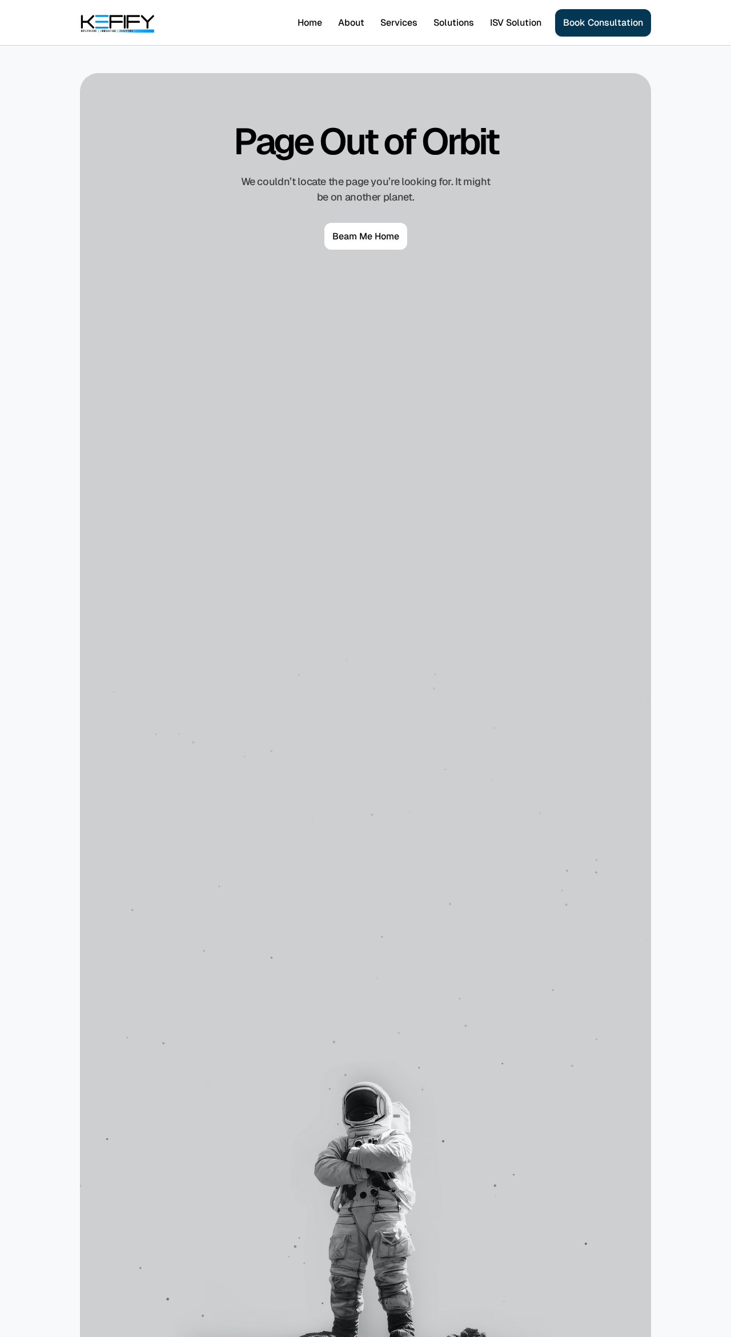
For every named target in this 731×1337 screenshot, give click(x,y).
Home (310, 23)
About (351, 23)
